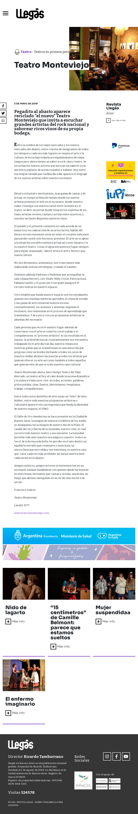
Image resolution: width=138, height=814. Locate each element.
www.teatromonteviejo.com (31, 513)
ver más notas (116, 120)
